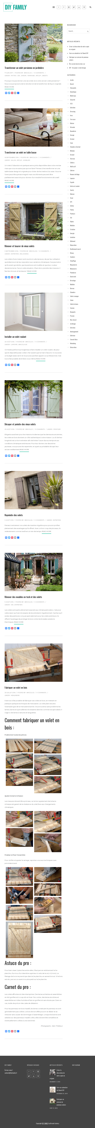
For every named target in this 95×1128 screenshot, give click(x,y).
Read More (9, 87)
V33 (18, 75)
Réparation (73, 245)
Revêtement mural (75, 249)
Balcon (72, 123)
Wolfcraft (73, 166)
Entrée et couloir (75, 186)
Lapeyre (14, 344)
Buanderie (73, 131)
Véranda (72, 127)
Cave (71, 143)
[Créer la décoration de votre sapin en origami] (52, 1072)
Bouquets (73, 312)
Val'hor (72, 206)
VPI (71, 202)
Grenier (72, 139)
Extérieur (72, 335)
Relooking (24, 254)
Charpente (73, 88)
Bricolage (23, 344)
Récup (38, 75)
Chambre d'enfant (75, 147)
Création (72, 229)
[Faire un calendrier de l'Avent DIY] (52, 1090)
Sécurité (72, 99)
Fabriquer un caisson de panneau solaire (61, 1102)
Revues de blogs (74, 174)
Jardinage (73, 324)
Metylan (72, 151)
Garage (72, 135)
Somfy (72, 190)
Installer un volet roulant (15, 336)
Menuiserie (15, 695)
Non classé (73, 320)
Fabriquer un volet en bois (16, 687)
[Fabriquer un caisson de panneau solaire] (52, 1101)
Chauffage (73, 261)
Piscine (72, 316)
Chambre (72, 292)
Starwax (72, 158)
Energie (72, 233)
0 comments (39, 73)
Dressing (72, 111)
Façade (72, 182)
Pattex (13, 75)
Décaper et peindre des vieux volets (20, 424)
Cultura (72, 162)
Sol (71, 217)
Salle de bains (74, 304)
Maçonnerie (73, 265)
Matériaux (73, 96)
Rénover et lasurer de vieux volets (19, 246)
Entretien (15, 254)
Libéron (72, 170)
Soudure (72, 257)
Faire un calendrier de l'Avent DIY (62, 1088)
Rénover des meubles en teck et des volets (23, 597)
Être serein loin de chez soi (77, 64)
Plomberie (73, 272)
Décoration (73, 347)
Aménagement (74, 331)
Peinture (57, 429)
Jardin (23, 75)
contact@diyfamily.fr (11, 1073)
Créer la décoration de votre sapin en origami (57, 1074)
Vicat (71, 198)
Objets (45, 75)
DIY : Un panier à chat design (77, 68)
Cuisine (72, 308)
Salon (13, 160)
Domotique (73, 92)
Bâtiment (72, 241)
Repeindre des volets (14, 515)
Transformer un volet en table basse (20, 152)
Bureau (72, 288)
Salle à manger (74, 296)
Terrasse (31, 75)
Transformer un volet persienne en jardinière (24, 67)
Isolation (72, 237)
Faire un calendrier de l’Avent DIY (78, 53)
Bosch (72, 84)
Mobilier (26, 160)
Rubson (72, 194)
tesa (71, 115)
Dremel (72, 155)
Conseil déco (74, 339)
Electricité (73, 276)
